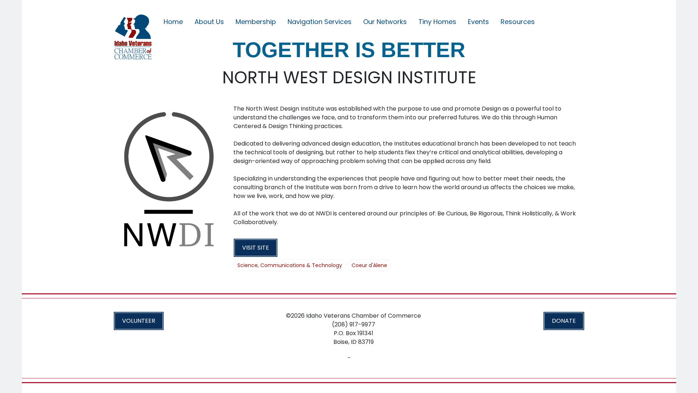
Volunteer (138, 321)
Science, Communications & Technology (289, 265)
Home (173, 21)
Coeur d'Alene (369, 265)
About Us (209, 21)
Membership (256, 21)
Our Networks (385, 21)
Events (478, 21)
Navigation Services (320, 21)
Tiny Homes (437, 21)
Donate (564, 321)
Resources (518, 21)
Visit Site (255, 247)
